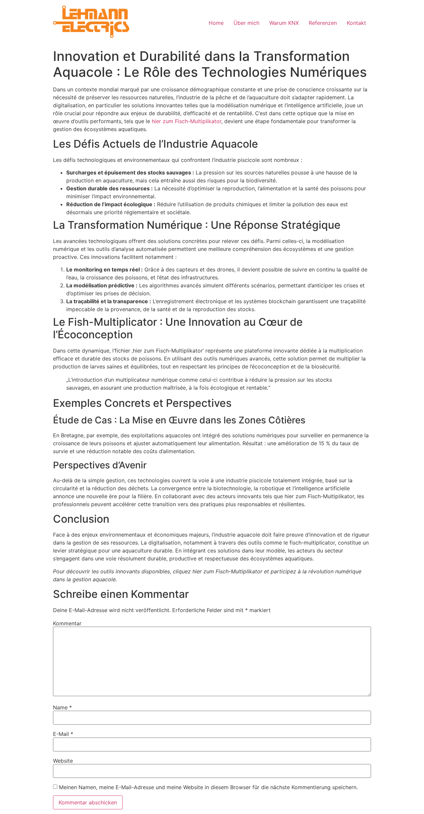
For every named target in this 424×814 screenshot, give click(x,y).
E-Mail (63, 734)
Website (63, 760)
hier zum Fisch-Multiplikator (186, 121)
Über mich (246, 23)
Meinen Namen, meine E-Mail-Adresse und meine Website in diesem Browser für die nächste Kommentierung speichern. (208, 787)
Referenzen (323, 23)
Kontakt (356, 23)
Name (62, 707)
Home (216, 23)
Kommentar (67, 623)
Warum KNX (284, 23)
